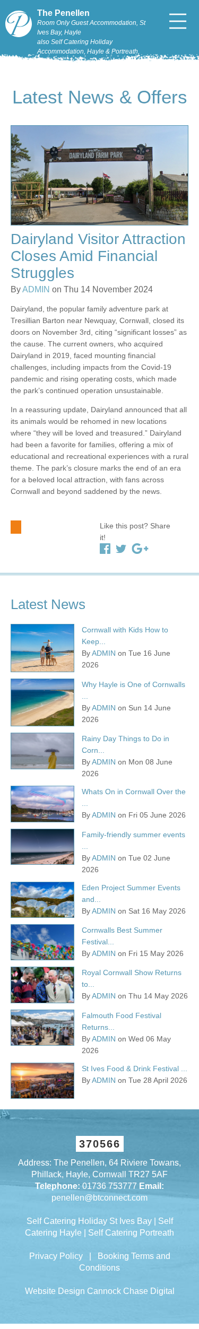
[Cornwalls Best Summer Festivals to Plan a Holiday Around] (42, 942)
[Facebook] (105, 548)
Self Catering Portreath (131, 1232)
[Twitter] (121, 548)
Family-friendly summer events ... (133, 840)
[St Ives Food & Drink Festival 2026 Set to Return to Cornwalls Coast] (42, 1081)
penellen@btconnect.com (99, 1197)
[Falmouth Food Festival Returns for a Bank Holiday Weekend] (42, 1028)
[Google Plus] (140, 548)
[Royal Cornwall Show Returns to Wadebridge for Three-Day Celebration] (42, 985)
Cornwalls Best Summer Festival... (122, 936)
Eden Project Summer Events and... (131, 893)
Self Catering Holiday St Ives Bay (89, 1221)
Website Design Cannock (73, 1291)
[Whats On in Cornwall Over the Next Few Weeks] (42, 804)
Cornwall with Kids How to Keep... (125, 636)
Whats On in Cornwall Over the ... (134, 797)
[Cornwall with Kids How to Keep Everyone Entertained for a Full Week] (42, 648)
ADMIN (36, 289)
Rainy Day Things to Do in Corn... (125, 744)
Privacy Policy (56, 1256)
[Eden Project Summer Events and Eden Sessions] (42, 900)
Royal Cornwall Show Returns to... (131, 978)
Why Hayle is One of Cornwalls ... (133, 690)
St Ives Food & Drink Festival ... (134, 1068)
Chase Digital (149, 1291)
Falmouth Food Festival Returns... (121, 1021)
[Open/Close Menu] (177, 21)
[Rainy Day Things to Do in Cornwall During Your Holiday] (42, 751)
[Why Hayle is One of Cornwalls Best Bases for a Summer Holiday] (42, 703)
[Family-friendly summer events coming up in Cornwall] (42, 847)
